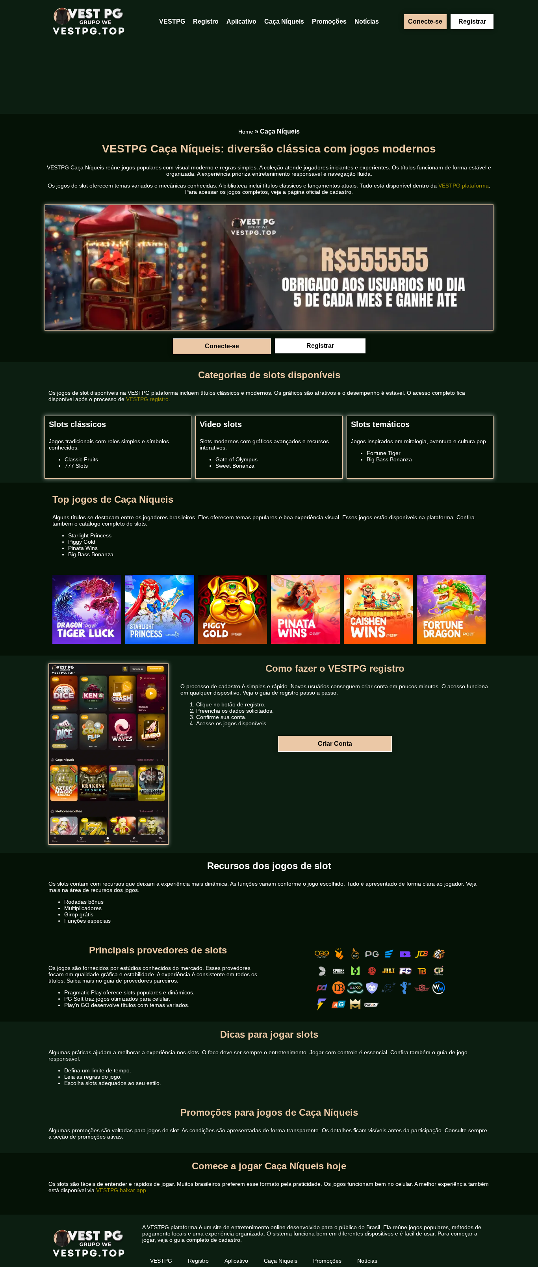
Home (245, 131)
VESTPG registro (147, 399)
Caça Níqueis (284, 21)
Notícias (366, 21)
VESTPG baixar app (121, 1190)
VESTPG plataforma (463, 185)
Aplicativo (241, 21)
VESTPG (172, 21)
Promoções (329, 21)
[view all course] (522, 1245)
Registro (206, 21)
